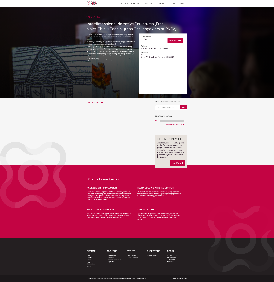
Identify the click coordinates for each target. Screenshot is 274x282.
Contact (182, 3)
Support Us (91, 262)
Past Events (150, 3)
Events (89, 258)
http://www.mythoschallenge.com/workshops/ (100, 60)
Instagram (172, 258)
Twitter (172, 261)
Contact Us (91, 264)
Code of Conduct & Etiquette (114, 261)
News (89, 260)
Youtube (172, 259)
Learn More (175, 40)
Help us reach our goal (174, 124)
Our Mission (111, 256)
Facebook (172, 256)
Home (89, 256)
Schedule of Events (95, 102)
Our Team (110, 258)
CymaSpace (92, 3)
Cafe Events (136, 3)
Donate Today (152, 256)
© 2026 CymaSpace (180, 278)
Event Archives (132, 258)
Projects (124, 3)
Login (89, 266)
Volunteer (171, 3)
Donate (161, 3)
